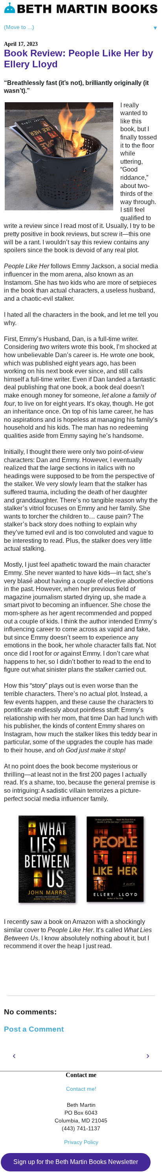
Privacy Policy (81, 1142)
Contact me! (81, 1089)
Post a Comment (34, 1029)
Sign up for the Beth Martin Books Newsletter (75, 1162)
